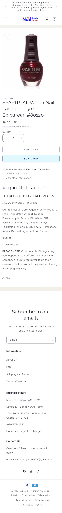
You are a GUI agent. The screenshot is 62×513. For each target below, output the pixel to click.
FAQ (8, 367)
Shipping (6, 126)
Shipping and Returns (18, 374)
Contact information (32, 505)
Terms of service (23, 500)
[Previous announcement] (5, 6)
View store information (18, 178)
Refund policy (44, 495)
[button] (6, 18)
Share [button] (9, 278)
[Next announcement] (56, 6)
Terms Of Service (16, 381)
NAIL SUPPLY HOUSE (29, 491)
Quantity (6, 131)
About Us (11, 359)
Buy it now (31, 158)
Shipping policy (41, 500)
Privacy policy (28, 495)
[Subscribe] (51, 339)
